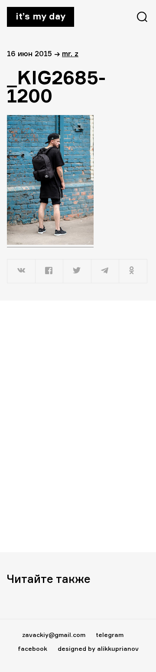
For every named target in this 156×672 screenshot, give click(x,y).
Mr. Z (70, 53)
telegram (110, 634)
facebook (32, 648)
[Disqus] (78, 426)
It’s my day (40, 16)
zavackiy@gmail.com (53, 634)
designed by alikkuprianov (98, 648)
